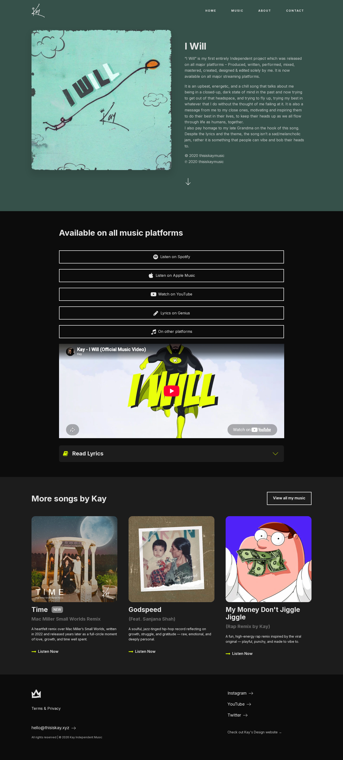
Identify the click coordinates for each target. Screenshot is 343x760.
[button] (171, 256)
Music (237, 10)
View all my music (289, 498)
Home (210, 10)
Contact (295, 10)
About (264, 10)
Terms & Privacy (46, 708)
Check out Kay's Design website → (255, 732)
